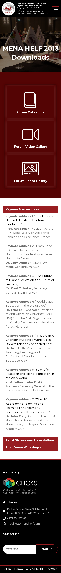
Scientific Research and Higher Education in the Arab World (30, 373)
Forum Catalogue (30, 112)
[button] (30, 209)
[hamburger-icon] (55, 8)
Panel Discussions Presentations (30, 440)
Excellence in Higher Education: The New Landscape (30, 220)
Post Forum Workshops (23, 447)
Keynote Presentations (23, 209)
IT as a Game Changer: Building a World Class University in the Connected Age (30, 339)
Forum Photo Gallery (30, 181)
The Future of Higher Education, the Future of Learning (30, 280)
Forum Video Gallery (30, 147)
